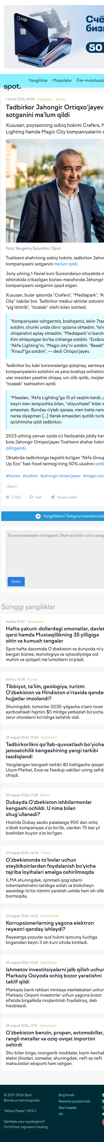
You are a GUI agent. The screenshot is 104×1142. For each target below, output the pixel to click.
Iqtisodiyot (35, 622)
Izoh (38, 497)
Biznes (32, 679)
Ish (61, 1114)
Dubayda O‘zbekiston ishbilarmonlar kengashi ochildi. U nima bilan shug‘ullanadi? (49, 808)
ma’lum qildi (65, 263)
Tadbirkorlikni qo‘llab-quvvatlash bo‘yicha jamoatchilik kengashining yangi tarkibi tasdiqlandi (55, 750)
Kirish (16, 581)
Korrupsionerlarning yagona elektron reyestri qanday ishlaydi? (50, 926)
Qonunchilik (49, 916)
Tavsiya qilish (66, 497)
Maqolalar (62, 80)
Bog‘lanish (66, 1095)
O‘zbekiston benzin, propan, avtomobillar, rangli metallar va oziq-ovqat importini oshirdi (55, 1039)
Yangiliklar (38, 80)
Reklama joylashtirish (74, 1101)
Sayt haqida (67, 1108)
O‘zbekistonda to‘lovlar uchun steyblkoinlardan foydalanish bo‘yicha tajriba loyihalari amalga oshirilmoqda (51, 866)
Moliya (46, 853)
